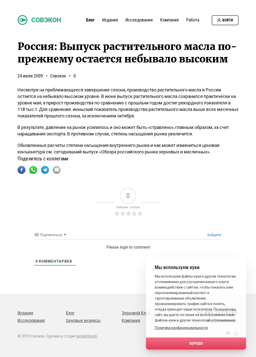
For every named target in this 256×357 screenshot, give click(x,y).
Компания (169, 19)
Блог (90, 19)
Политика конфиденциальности (181, 328)
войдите (214, 235)
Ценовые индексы (83, 320)
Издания (110, 19)
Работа (192, 19)
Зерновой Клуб (136, 313)
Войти (227, 20)
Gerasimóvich (86, 336)
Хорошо (196, 344)
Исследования (139, 19)
